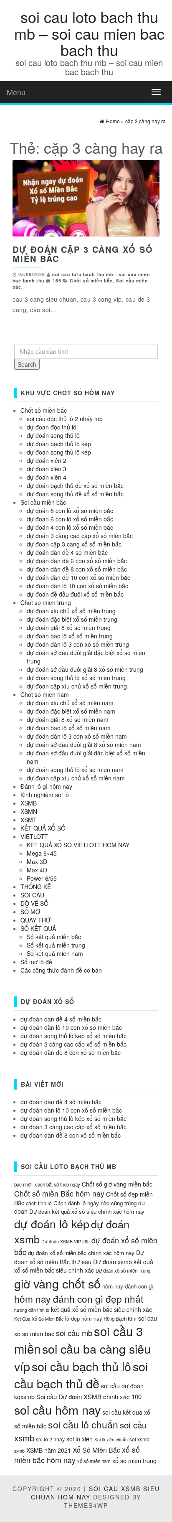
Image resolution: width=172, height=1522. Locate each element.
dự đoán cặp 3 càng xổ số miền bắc (83, 253)
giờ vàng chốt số (57, 1283)
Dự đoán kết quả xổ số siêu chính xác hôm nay (86, 1211)
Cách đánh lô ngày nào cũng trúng (95, 1203)
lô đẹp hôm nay (83, 1318)
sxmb (19, 1451)
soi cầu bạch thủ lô (81, 1366)
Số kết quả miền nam (55, 953)
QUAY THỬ (35, 920)
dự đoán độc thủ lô (51, 427)
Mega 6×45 (42, 853)
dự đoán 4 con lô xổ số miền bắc (70, 527)
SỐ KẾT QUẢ (38, 928)
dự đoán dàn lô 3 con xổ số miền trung (78, 644)
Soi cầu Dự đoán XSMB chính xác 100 (89, 1396)
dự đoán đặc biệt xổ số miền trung (72, 619)
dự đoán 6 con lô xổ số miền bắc (70, 519)
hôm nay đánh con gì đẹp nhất (78, 1298)
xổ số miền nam (94, 1461)
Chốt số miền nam (44, 694)
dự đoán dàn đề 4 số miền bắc (67, 552)
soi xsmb (139, 1439)
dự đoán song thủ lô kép (59, 452)
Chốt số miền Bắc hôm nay (59, 1193)
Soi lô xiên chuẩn (111, 1439)
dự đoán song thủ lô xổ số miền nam (75, 769)
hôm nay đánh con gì (127, 1286)
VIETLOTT (34, 836)
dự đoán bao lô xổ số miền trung (70, 636)
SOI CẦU (32, 895)
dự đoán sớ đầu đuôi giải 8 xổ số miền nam (84, 744)
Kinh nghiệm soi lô (44, 794)
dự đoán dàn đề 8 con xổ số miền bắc (77, 569)
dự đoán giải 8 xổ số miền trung (69, 627)
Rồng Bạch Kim (120, 1318)
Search (27, 364)
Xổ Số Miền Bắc (96, 1450)
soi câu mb (74, 1332)
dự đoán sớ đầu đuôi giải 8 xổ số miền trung (85, 669)
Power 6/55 (42, 878)
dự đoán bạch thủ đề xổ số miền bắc (75, 485)
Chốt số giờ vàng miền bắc (117, 1184)
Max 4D (37, 870)
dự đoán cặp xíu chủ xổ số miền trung (77, 686)
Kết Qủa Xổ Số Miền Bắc (38, 1319)
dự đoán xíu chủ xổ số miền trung (71, 611)
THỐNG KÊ (35, 886)
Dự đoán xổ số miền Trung (123, 1270)
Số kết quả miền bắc (54, 937)
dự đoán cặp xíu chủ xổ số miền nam (76, 778)
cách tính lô (39, 1203)
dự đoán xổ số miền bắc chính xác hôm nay (81, 1253)
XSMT (28, 820)
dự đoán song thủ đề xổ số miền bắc (75, 494)
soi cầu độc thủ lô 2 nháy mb (65, 418)
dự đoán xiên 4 (46, 477)
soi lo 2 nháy (50, 1439)
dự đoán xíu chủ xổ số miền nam (70, 703)
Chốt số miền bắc (91, 280)
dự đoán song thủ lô (53, 435)
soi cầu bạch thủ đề (81, 1374)
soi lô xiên (79, 1439)
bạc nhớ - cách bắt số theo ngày (47, 1184)
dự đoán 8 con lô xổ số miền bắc (70, 510)
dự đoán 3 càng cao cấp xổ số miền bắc (80, 535)
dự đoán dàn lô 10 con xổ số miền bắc (77, 586)
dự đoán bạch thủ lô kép (59, 444)
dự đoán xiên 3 (46, 469)
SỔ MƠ (30, 911)
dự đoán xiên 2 (46, 460)
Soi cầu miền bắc (43, 502)
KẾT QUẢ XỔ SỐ (43, 828)
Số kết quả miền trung (56, 945)
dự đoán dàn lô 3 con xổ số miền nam (77, 736)
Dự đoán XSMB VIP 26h (65, 1241)
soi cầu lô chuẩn (83, 1424)
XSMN (28, 811)
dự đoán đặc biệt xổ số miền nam (71, 711)
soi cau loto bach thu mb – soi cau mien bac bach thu (89, 33)
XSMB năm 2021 (48, 1450)
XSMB (28, 803)
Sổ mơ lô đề (36, 962)
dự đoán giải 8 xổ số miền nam (68, 719)
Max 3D (37, 861)
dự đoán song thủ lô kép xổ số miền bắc (73, 1036)
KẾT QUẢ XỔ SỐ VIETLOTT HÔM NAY (78, 845)
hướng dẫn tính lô (31, 1310)
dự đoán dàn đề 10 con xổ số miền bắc (78, 577)
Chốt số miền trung (45, 602)
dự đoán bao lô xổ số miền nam (69, 728)
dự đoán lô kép (51, 1223)
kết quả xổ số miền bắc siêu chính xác (101, 1309)
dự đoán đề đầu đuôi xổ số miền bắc (75, 594)
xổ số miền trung (134, 1460)
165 (57, 280)
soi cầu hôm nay (57, 1409)
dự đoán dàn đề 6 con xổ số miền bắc (77, 560)
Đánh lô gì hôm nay (46, 786)
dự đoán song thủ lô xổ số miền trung (76, 677)
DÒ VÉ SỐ (34, 903)
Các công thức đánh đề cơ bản (61, 970)
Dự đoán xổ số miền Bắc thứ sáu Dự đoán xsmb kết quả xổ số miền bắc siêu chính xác (83, 1261)
